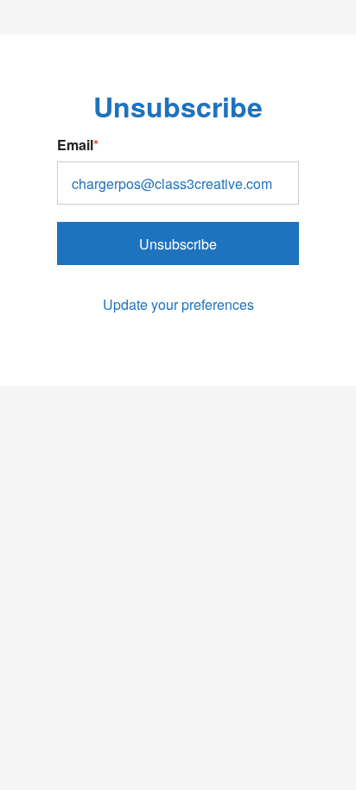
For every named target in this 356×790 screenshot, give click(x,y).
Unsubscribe (178, 244)
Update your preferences (178, 304)
